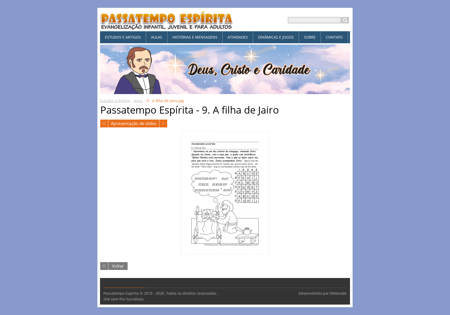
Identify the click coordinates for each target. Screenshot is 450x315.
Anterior (104, 123)
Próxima (163, 123)
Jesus (138, 100)
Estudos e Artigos (115, 100)
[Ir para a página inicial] (166, 26)
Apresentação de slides (134, 123)
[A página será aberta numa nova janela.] (225, 192)
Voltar (118, 266)
